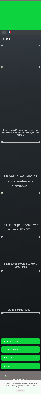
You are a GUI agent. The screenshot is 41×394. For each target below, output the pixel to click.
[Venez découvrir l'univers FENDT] (20, 245)
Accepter (20, 390)
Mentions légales (21, 379)
